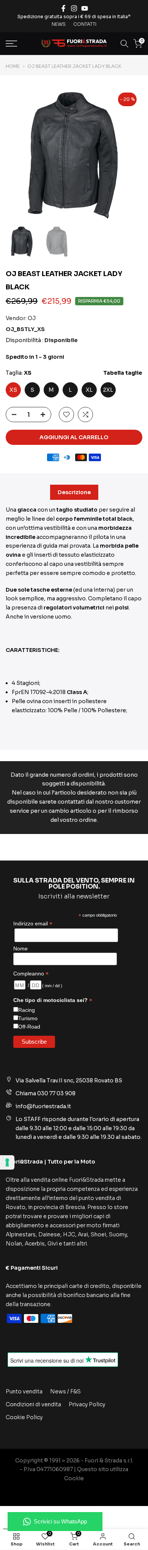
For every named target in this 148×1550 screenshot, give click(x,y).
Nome (20, 948)
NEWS (59, 24)
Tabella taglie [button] (122, 372)
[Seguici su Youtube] (84, 8)
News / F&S (65, 1391)
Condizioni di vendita (33, 1404)
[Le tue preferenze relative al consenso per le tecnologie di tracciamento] (7, 1162)
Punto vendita (24, 1391)
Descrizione (74, 492)
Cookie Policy (24, 1417)
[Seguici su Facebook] (63, 8)
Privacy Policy (87, 1404)
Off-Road (29, 1027)
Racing (26, 1010)
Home (13, 66)
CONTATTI (84, 24)
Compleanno (31, 973)
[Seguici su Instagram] (74, 8)
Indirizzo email (32, 923)
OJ (32, 318)
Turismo (28, 1018)
